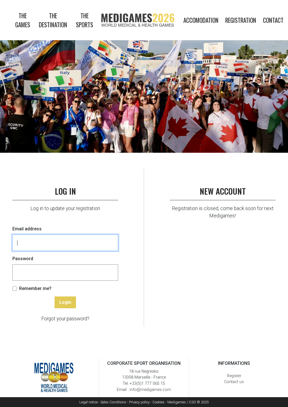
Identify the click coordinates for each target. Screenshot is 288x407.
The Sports (84, 20)
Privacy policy (139, 402)
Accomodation (201, 20)
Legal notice (88, 402)
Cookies (158, 402)
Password (22, 258)
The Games (22, 20)
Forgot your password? (65, 318)
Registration (240, 20)
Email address (27, 228)
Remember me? (35, 288)
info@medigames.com (150, 389)
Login (65, 302)
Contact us (234, 381)
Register (234, 376)
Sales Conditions (113, 402)
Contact (273, 20)
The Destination (53, 20)
